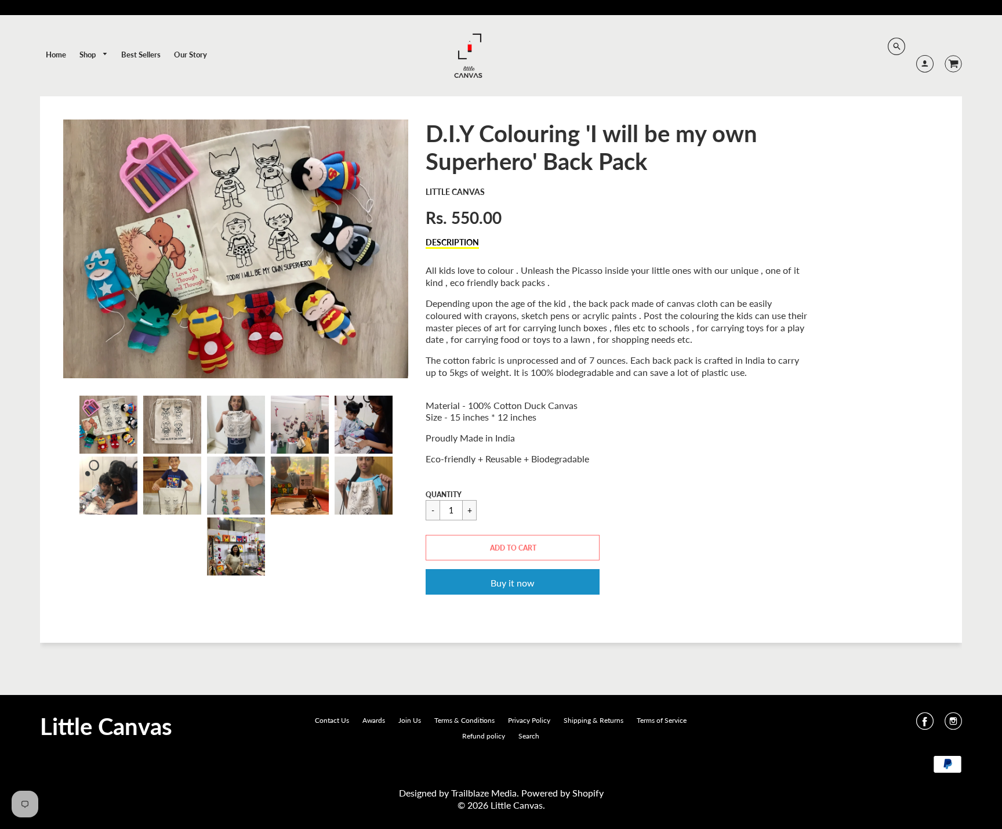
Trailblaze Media (484, 792)
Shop (88, 54)
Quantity (444, 494)
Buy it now (513, 582)
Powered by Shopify (562, 792)
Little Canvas (455, 192)
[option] (235, 249)
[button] (513, 547)
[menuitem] (56, 54)
